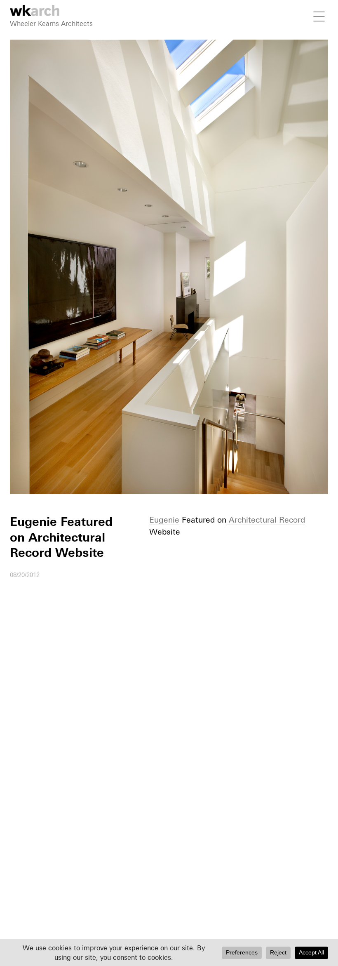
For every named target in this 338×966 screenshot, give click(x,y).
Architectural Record (265, 520)
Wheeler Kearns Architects (51, 23)
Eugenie (164, 520)
